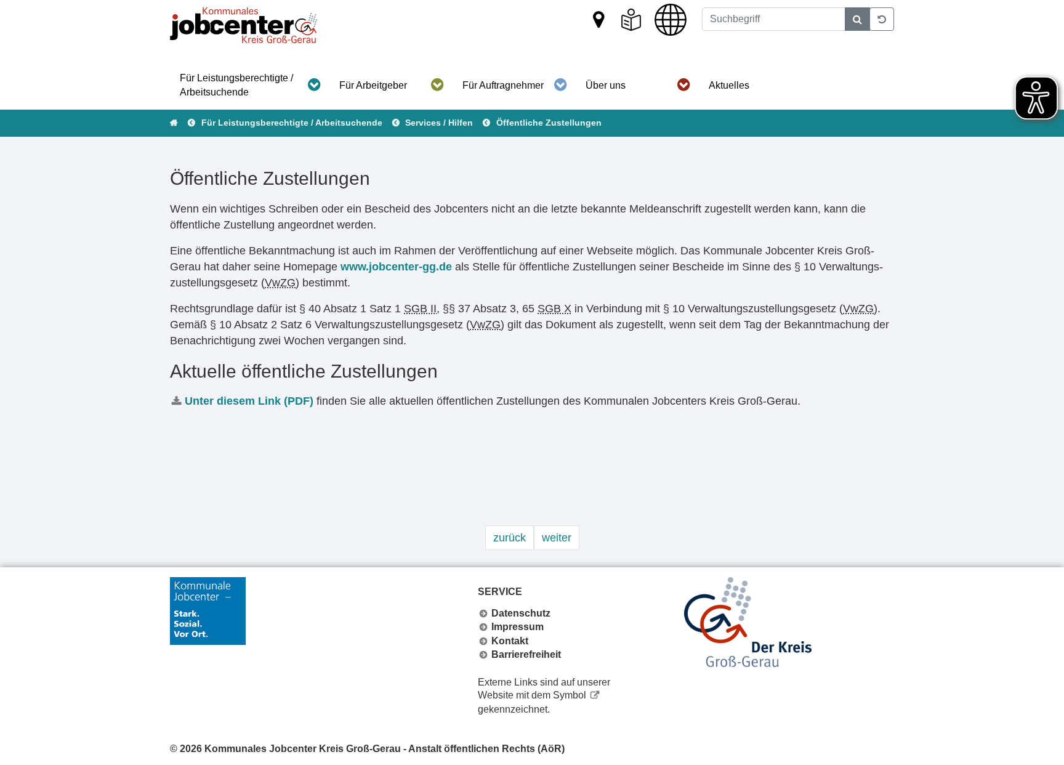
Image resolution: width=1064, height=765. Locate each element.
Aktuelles (729, 85)
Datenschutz (520, 613)
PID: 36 (588, 748)
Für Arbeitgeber (373, 85)
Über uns (606, 85)
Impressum (517, 626)
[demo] (595, 695)
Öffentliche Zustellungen (548, 122)
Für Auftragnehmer (503, 85)
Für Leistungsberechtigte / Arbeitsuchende (236, 85)
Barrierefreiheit (526, 654)
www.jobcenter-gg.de (396, 267)
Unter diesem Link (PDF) (249, 401)
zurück (509, 538)
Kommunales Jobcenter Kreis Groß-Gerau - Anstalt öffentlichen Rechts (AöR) (384, 748)
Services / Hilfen (438, 122)
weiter (556, 538)
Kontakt (509, 641)
